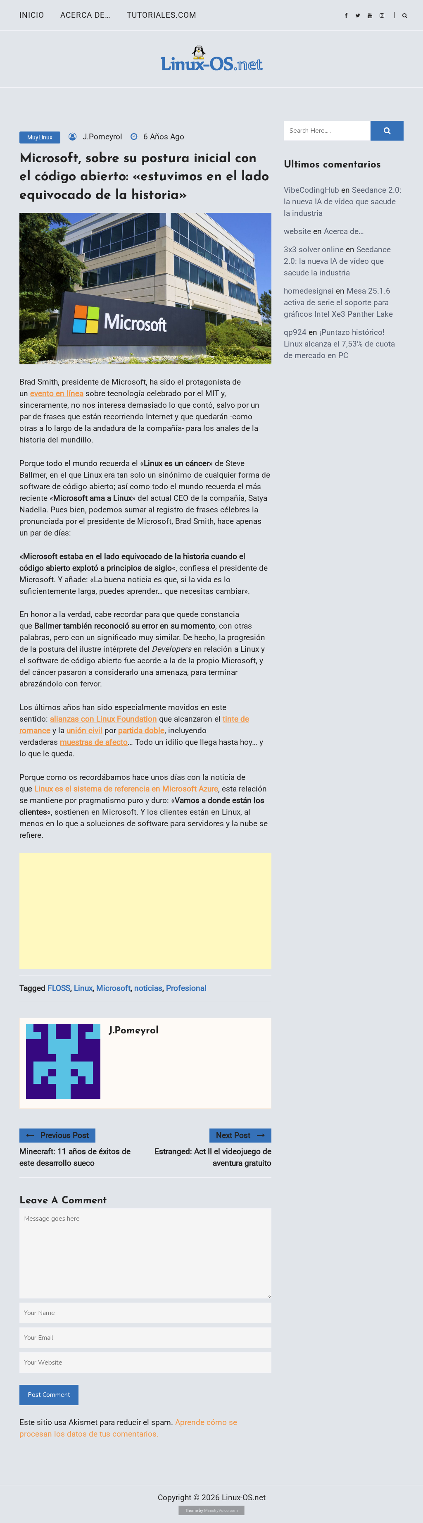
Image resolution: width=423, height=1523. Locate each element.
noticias (148, 988)
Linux (83, 988)
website (297, 231)
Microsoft (113, 988)
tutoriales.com (162, 15)
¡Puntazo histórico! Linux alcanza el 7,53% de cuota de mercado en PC (339, 344)
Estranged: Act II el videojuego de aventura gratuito (212, 1157)
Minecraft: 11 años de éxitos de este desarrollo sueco (75, 1157)
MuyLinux (39, 137)
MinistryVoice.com (221, 1510)
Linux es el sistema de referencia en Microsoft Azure (126, 789)
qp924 (295, 332)
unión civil (84, 730)
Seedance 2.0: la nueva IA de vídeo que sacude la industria (343, 201)
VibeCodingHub (311, 190)
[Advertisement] (145, 911)
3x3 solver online (314, 249)
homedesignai (309, 291)
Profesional (186, 988)
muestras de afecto (94, 742)
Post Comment (49, 1395)
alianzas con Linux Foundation (103, 719)
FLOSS (59, 988)
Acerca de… (85, 15)
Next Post (233, 1135)
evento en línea (56, 393)
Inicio (31, 15)
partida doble (141, 730)
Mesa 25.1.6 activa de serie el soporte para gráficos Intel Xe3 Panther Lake (338, 302)
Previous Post (64, 1135)
